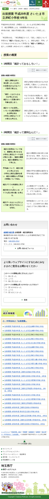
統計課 (11, 232)
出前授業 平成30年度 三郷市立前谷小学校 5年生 (22, 384)
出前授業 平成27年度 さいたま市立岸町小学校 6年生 (24, 351)
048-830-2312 (14, 241)
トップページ (5, 432)
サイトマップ (7, 449)
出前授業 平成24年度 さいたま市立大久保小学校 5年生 (24, 343)
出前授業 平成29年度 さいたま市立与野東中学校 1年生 (24, 380)
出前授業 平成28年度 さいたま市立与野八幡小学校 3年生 (25, 359)
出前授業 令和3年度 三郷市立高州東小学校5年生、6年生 (25, 420)
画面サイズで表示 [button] (41, 70)
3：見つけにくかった (14, 292)
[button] (32, 3)
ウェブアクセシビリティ (11, 451)
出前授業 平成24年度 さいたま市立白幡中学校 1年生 (24, 331)
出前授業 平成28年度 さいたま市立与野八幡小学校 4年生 (25, 364)
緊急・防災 (45, 4)
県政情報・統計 (16, 432)
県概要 (25, 432)
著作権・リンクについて (11, 457)
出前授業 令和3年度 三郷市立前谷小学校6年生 (21, 407)
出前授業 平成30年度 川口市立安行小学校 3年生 (22, 395)
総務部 (6, 232)
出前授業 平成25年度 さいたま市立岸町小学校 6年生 (24, 335)
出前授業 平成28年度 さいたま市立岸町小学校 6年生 (24, 368)
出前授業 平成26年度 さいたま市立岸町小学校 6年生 (24, 339)
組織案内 (31, 432)
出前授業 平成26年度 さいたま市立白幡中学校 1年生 (24, 347)
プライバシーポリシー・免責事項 (14, 454)
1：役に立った (11, 276)
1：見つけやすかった (14, 287)
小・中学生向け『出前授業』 (15, 321)
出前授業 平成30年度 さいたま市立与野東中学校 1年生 (24, 399)
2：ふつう (9, 279)
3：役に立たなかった (14, 281)
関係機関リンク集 (9, 460)
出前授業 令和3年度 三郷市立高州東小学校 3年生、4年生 (25, 416)
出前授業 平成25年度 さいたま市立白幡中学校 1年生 (24, 326)
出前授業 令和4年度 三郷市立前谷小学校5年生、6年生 (24, 424)
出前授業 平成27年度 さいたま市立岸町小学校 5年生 (24, 355)
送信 (25, 300)
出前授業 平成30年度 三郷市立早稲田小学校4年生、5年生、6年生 (25, 390)
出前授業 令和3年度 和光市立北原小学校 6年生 (21, 411)
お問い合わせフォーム (25, 248)
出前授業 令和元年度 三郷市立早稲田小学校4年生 (22, 403)
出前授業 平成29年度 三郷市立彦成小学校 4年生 (22, 372)
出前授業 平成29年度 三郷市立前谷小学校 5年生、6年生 (25, 376)
